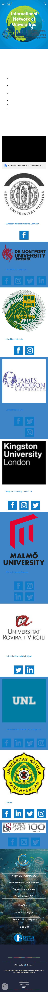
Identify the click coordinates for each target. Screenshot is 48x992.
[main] (24, 19)
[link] (24, 152)
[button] (3, 3)
